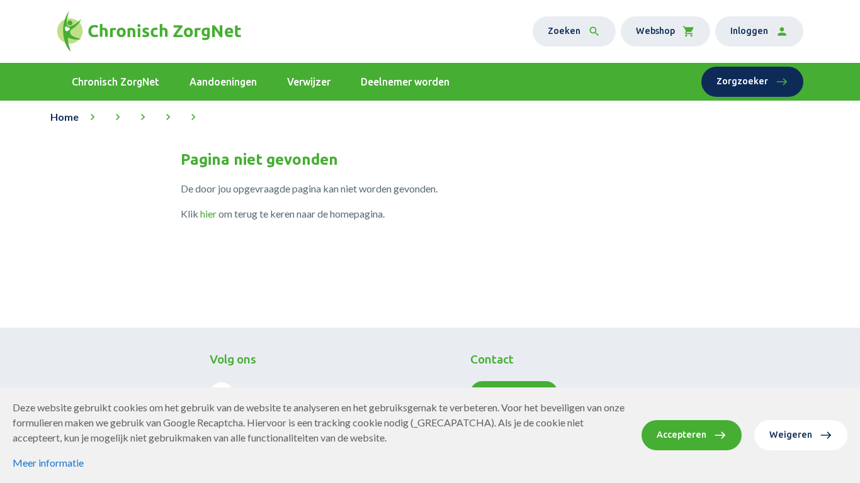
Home (64, 117)
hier (208, 213)
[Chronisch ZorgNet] (149, 31)
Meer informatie (48, 463)
